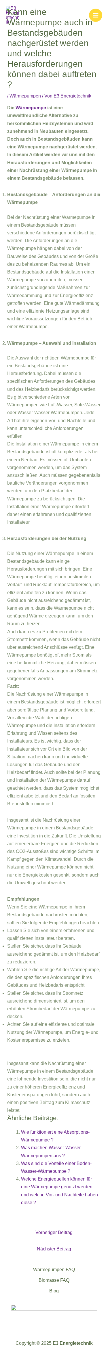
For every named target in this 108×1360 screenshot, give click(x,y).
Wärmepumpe (31, 107)
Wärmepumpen (25, 95)
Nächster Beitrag (54, 1248)
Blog (54, 1290)
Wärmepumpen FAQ (54, 1269)
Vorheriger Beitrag (54, 1232)
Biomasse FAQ (54, 1280)
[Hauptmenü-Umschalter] (95, 15)
